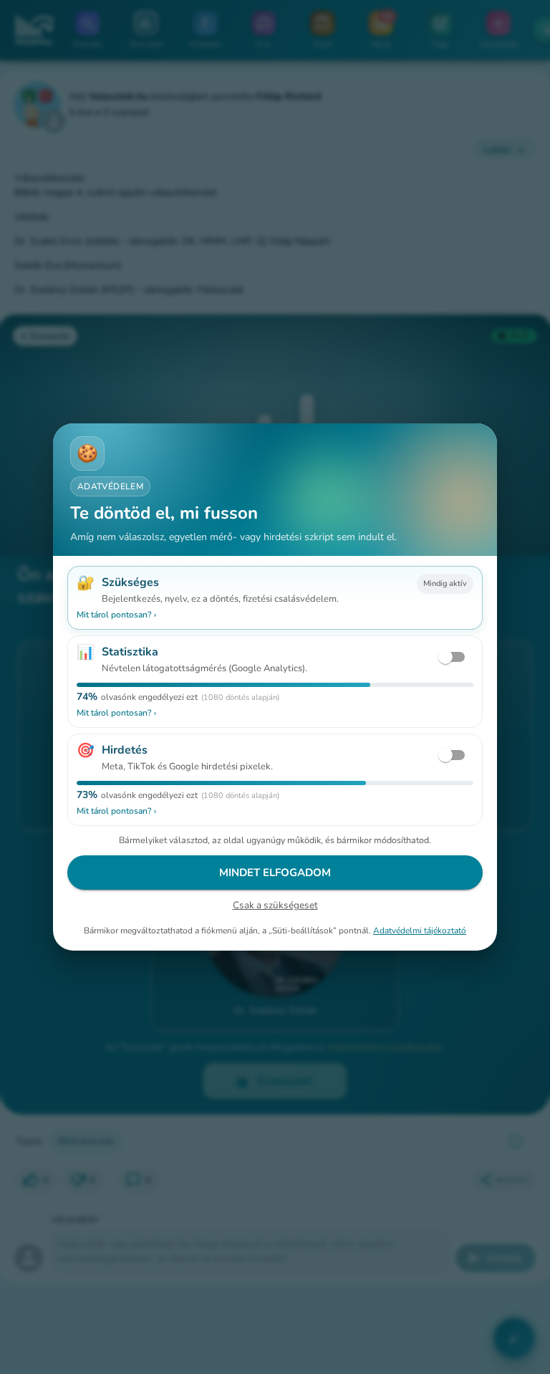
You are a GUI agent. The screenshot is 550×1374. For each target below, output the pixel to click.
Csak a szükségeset (275, 905)
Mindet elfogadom (275, 872)
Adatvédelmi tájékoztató (419, 930)
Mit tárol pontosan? (116, 614)
